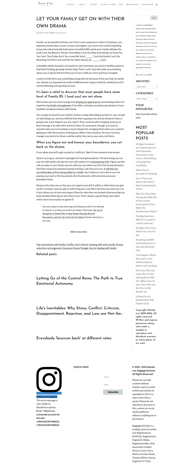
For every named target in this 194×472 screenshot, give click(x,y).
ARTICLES (70, 5)
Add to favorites (78, 231)
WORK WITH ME (147, 5)
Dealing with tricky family (102, 244)
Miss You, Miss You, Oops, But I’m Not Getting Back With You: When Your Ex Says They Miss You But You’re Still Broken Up (146, 281)
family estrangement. (61, 105)
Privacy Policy (81, 391)
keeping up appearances (88, 101)
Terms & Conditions (81, 385)
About (81, 373)
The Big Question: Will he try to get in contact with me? (145, 220)
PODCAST (93, 5)
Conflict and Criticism (77, 244)
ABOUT (82, 5)
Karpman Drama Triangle (75, 248)
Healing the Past (60, 33)
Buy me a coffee (144, 74)
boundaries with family (53, 244)
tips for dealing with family (102, 248)
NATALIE (41, 33)
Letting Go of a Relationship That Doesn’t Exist (145, 300)
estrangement (54, 248)
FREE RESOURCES (132, 5)
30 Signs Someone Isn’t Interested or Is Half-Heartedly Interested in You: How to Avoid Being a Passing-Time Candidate (146, 155)
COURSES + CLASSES (108, 5)
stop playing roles (100, 161)
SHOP (121, 5)
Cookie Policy (81, 397)
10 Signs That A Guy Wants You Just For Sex (146, 231)
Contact (81, 379)
